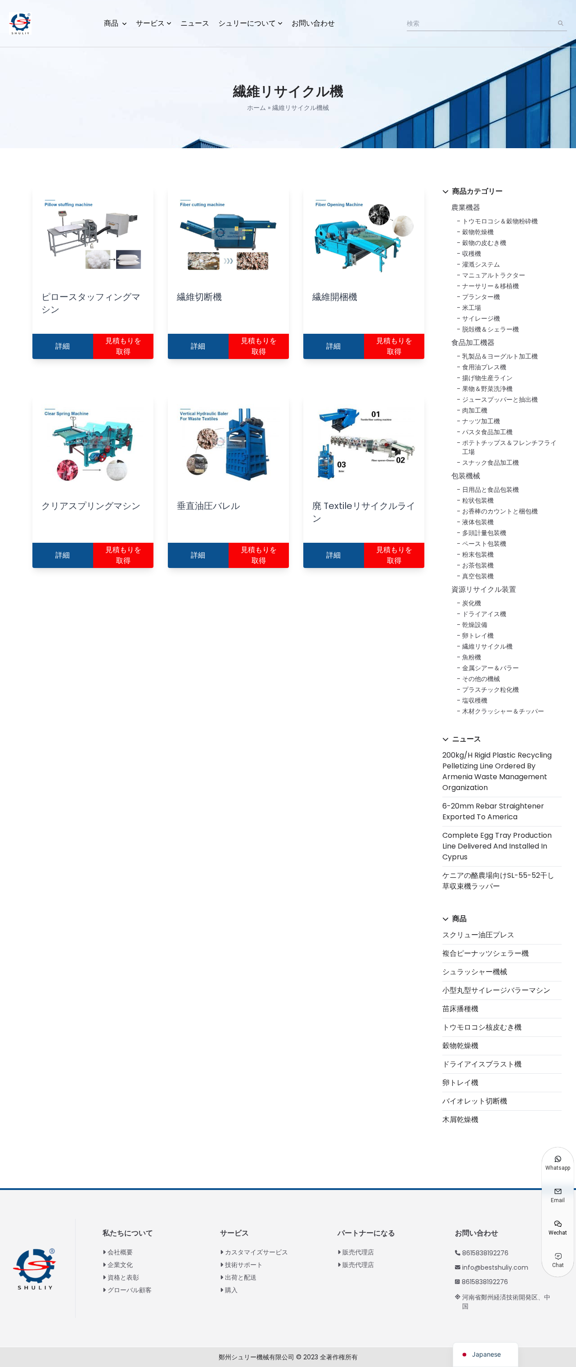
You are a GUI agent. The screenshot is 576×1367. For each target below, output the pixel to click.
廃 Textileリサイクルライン (363, 512)
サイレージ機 (481, 318)
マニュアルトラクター (493, 275)
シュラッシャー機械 (474, 972)
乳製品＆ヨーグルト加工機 (500, 356)
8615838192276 (485, 1253)
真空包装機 (478, 576)
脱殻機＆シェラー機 (490, 329)
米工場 (471, 307)
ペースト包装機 (484, 543)
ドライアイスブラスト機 (482, 1064)
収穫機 (471, 253)
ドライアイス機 (484, 613)
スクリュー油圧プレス (478, 935)
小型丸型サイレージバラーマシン (496, 990)
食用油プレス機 (484, 367)
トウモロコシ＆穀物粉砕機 (500, 221)
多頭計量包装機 (484, 532)
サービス (150, 23)
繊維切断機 (199, 297)
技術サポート (244, 1264)
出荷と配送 (240, 1277)
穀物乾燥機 (478, 231)
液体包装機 (478, 522)
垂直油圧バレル (208, 506)
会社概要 (120, 1252)
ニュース (194, 23)
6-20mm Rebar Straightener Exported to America (493, 811)
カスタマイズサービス (256, 1252)
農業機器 (465, 207)
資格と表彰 (123, 1277)
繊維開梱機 (334, 297)
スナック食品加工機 (490, 462)
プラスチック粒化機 (490, 689)
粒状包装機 (478, 500)
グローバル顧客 (130, 1289)
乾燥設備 (474, 624)
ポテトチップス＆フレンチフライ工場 (509, 447)
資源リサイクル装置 (483, 589)
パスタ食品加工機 (487, 431)
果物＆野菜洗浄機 (487, 388)
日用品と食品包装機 (490, 489)
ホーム (256, 107)
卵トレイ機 (478, 635)
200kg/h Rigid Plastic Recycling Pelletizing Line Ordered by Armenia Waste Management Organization (497, 771)
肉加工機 (474, 410)
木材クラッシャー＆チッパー (503, 711)
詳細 (62, 346)
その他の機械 (481, 678)
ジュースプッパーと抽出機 (500, 399)
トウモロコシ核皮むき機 (482, 1027)
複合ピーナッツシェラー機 (485, 953)
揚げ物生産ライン (487, 377)
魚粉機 (471, 657)
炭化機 (471, 603)
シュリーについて (247, 23)
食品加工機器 (473, 342)
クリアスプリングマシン (90, 506)
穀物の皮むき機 (484, 242)
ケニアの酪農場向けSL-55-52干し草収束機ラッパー (498, 880)
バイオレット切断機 (474, 1101)
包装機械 (465, 476)
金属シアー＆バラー (490, 667)
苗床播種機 (460, 1009)
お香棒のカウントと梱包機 (500, 511)
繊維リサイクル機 (487, 646)
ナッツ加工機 (481, 421)
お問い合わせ (313, 23)
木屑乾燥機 (460, 1119)
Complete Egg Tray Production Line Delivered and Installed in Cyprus (497, 846)
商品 (112, 23)
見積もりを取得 (123, 346)
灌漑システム (481, 264)
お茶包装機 (478, 565)
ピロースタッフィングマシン (90, 303)
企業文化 (120, 1264)
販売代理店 (358, 1252)
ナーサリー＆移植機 (490, 286)
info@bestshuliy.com (495, 1267)
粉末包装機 (478, 554)
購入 (231, 1289)
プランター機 (481, 296)
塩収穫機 (474, 700)
